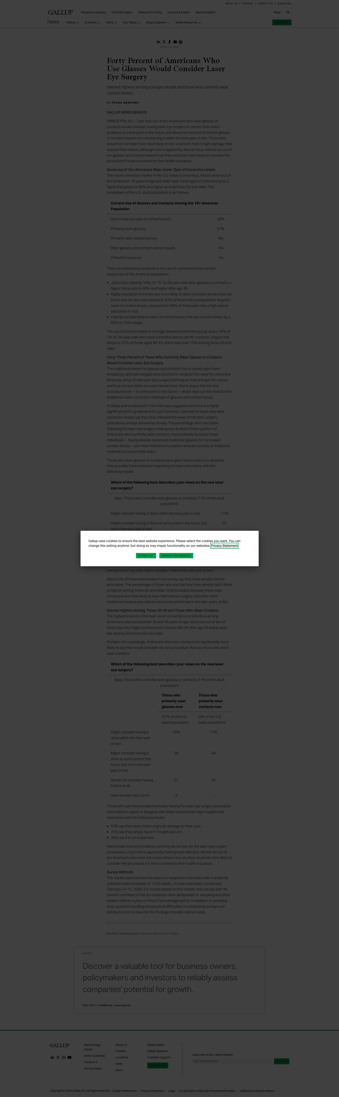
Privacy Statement (224, 546)
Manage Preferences (176, 555)
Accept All (146, 555)
